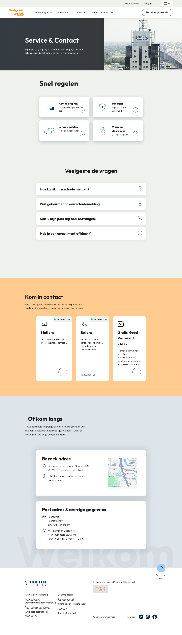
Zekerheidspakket (66, 594)
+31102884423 (88, 374)
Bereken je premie (157, 12)
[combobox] (167, 3)
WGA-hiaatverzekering (36, 594)
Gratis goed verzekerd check (72, 603)
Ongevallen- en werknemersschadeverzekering (40, 601)
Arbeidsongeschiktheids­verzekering (37, 613)
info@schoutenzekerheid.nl (54, 342)
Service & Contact (67, 612)
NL (169, 3)
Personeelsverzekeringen (37, 607)
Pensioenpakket (66, 599)
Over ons (81, 12)
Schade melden (132, 3)
